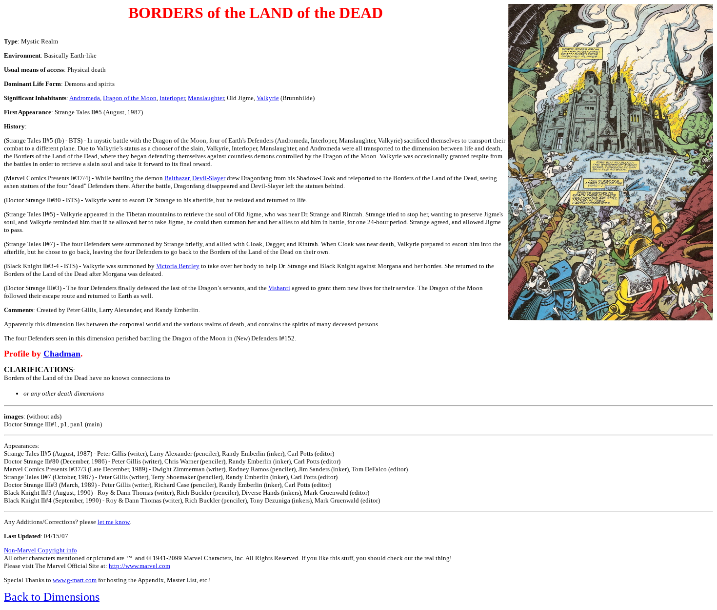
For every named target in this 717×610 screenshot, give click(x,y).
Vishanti (279, 288)
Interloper (172, 98)
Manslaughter (206, 98)
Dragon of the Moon (130, 98)
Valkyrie (268, 98)
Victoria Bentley (177, 266)
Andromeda (84, 98)
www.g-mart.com (75, 580)
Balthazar (176, 178)
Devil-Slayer (208, 178)
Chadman (61, 353)
